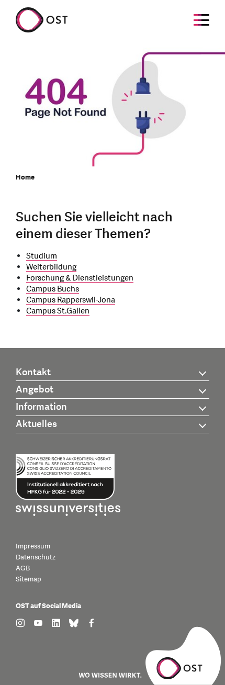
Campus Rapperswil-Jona (70, 300)
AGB (23, 568)
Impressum (33, 546)
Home (25, 177)
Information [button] (41, 406)
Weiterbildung (51, 267)
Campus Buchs (52, 289)
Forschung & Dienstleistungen (79, 278)
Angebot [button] (34, 389)
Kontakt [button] (33, 372)
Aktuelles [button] (36, 424)
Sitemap (28, 579)
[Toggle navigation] (201, 20)
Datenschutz (35, 557)
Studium (41, 256)
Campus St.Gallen (57, 311)
